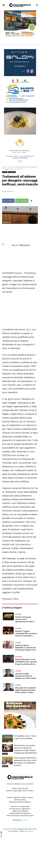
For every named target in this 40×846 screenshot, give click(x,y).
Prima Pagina (12, 172)
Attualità (5, 741)
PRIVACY (24, 820)
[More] (31, 201)
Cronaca (9, 167)
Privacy (1, 835)
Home (4, 167)
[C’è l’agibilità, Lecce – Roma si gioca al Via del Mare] (7, 738)
